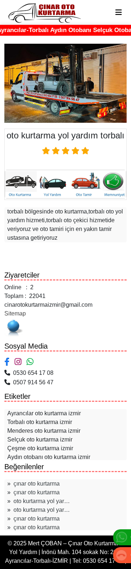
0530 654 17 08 (31, 373)
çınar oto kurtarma (36, 483)
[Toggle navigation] (119, 12)
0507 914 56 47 (31, 382)
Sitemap (15, 313)
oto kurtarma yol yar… (41, 501)
